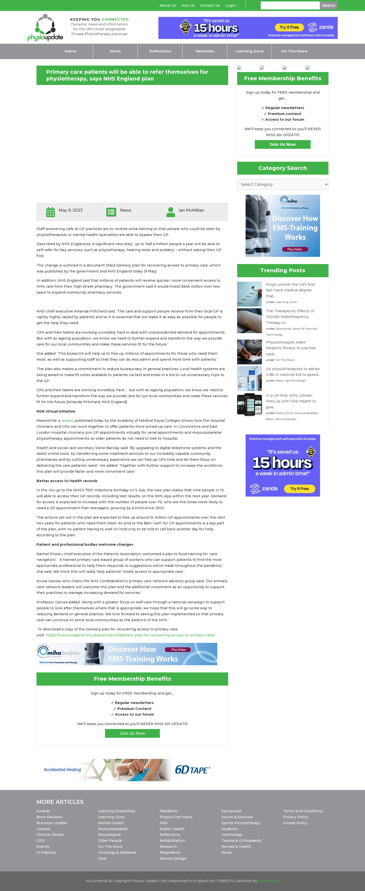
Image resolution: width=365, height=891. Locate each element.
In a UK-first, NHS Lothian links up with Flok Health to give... (291, 401)
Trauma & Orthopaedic (241, 840)
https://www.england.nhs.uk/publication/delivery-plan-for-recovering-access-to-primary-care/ (131, 635)
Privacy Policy (295, 817)
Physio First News (176, 817)
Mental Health (111, 823)
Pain (164, 823)
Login (230, 6)
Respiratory (170, 852)
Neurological (109, 834)
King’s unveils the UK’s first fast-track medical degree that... (290, 290)
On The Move (285, 360)
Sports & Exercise (304, 328)
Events (42, 846)
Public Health (172, 829)
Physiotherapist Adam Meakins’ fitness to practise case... (291, 348)
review (67, 420)
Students (229, 829)
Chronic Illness (50, 834)
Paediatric (169, 811)
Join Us (188, 6)
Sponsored (283, 328)
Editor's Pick (284, 413)
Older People (110, 840)
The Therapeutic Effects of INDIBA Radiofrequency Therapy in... (290, 317)
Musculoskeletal (306, 413)
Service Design (173, 858)
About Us (167, 6)
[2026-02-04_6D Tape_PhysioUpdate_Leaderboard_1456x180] (126, 780)
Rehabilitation (172, 840)
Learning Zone (286, 302)
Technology (274, 334)
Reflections (170, 834)
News (280, 380)
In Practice (46, 852)
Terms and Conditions (303, 811)
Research (168, 846)
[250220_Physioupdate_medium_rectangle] (283, 255)
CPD (40, 840)
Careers (43, 829)
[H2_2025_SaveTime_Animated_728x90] (248, 38)
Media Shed (268, 881)
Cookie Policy (295, 823)
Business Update (51, 823)
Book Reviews (49, 817)
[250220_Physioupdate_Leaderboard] (126, 664)
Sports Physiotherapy (240, 823)
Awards (43, 811)
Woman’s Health (236, 846)
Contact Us (210, 6)
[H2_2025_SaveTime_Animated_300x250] (283, 495)
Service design (295, 380)
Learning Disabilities (116, 811)
